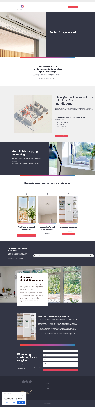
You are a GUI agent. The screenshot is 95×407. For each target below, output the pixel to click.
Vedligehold (47, 388)
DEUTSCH (76, 1)
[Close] (25, 393)
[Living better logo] (22, 4)
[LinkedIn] (30, 381)
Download (47, 381)
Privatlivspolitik (14, 399)
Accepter (21, 402)
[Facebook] (23, 381)
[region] (14, 398)
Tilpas (7, 402)
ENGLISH (71, 1)
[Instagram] (26, 381)
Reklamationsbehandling (47, 390)
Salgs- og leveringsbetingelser (47, 386)
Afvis (14, 402)
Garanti (47, 383)
